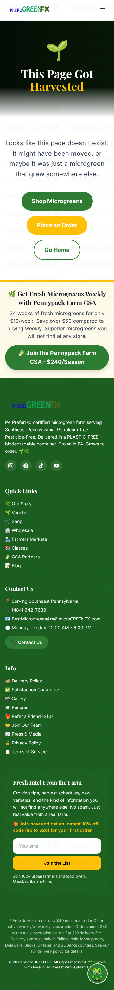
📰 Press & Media (23, 734)
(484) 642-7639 (29, 610)
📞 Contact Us (26, 642)
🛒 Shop (13, 521)
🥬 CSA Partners (22, 556)
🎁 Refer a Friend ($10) (29, 716)
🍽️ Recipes (16, 707)
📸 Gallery (15, 698)
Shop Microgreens (57, 201)
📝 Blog (13, 565)
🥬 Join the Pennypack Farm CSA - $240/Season (57, 357)
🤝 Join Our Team (23, 725)
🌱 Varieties (17, 512)
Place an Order (57, 225)
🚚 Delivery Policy (23, 680)
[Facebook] (26, 465)
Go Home (57, 249)
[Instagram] (10, 465)
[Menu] (102, 10)
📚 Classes (16, 548)
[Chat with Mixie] (97, 973)
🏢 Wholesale (19, 530)
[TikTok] (41, 465)
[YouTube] (56, 465)
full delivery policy (47, 951)
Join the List (57, 863)
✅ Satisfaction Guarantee (32, 689)
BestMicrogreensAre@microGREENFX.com (56, 618)
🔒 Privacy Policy (23, 742)
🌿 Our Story (18, 503)
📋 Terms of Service (26, 751)
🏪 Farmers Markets (26, 539)
